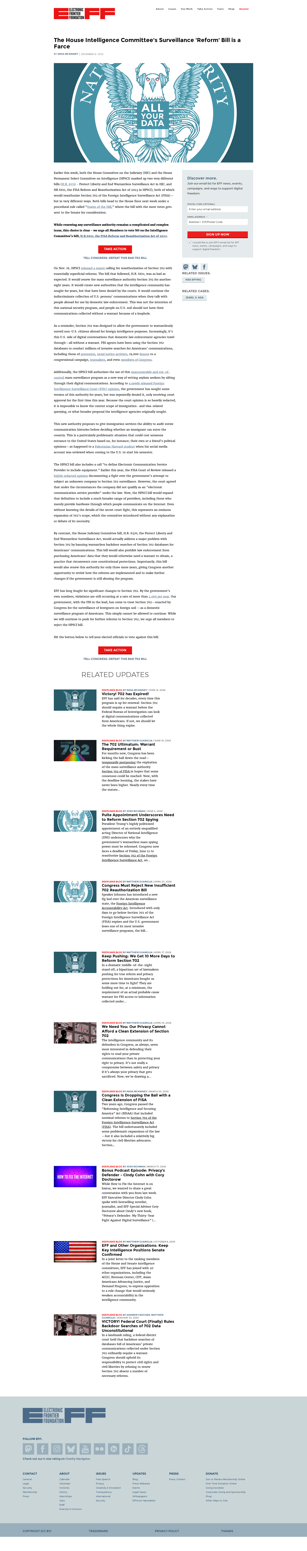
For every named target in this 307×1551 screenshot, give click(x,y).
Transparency (104, 1492)
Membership (30, 1492)
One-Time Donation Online (221, 1483)
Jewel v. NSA (194, 297)
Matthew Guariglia (139, 740)
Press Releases (141, 1483)
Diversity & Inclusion (70, 1509)
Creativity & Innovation (108, 1487)
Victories (64, 1487)
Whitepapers (140, 1496)
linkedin (113, 1449)
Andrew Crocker (138, 1315)
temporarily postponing (119, 762)
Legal (26, 1483)
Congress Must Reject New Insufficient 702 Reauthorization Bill (138, 887)
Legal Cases (139, 1492)
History (63, 1492)
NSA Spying (193, 279)
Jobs (62, 1500)
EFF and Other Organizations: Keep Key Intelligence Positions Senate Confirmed (135, 1250)
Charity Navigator (77, 1458)
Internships (65, 1496)
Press (26, 1496)
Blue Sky (71, 1449)
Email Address (196, 216)
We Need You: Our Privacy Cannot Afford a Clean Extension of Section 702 (135, 1031)
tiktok (128, 1449)
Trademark (98, 1531)
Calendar (64, 1479)
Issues (172, 9)
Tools (220, 9)
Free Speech (103, 1479)
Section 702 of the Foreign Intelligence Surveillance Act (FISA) (129, 1122)
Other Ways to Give (217, 1500)
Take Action (205, 9)
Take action (115, 249)
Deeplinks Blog (112, 690)
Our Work (187, 9)
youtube (85, 1449)
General (27, 1479)
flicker (99, 1449)
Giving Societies (215, 1487)
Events (136, 1487)
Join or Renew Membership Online (225, 1479)
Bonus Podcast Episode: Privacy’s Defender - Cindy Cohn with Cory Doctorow (133, 1175)
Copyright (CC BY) (37, 1531)
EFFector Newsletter (144, 1500)
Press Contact (177, 1479)
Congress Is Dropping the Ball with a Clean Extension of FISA (136, 1097)
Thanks (227, 1531)
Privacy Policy (167, 1531)
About (160, 9)
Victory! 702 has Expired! (125, 694)
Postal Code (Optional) (201, 204)
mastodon (28, 1449)
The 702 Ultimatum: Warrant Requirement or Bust (128, 746)
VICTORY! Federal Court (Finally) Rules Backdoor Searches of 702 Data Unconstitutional (138, 1326)
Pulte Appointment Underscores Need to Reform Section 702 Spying (138, 817)
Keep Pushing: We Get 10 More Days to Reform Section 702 (138, 958)
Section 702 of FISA (116, 771)
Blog (135, 1479)
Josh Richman (135, 811)
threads (142, 1449)
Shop (231, 9)
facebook (42, 1449)
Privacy (100, 1483)
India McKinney (68, 54)
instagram (57, 1449)
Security (27, 1487)
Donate (244, 9)
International (103, 1496)
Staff (61, 1504)
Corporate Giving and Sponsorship (226, 1492)
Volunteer (64, 1483)
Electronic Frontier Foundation (84, 15)
